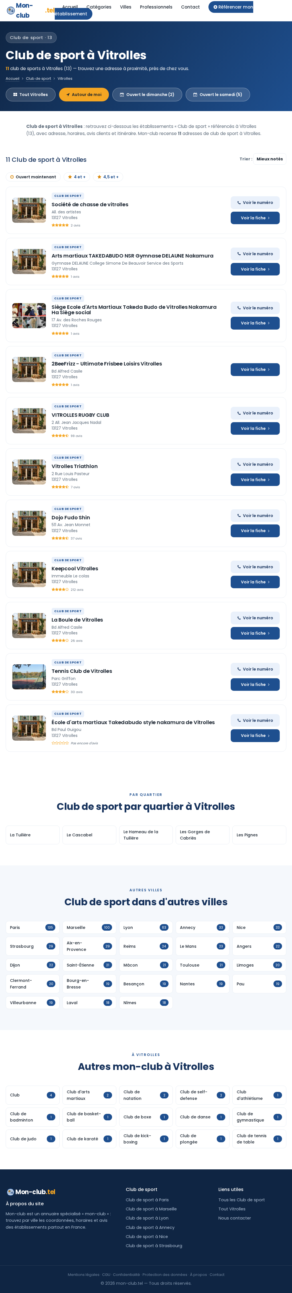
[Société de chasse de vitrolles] (29, 210)
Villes (125, 7)
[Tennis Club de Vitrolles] (29, 676)
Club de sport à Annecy (150, 1227)
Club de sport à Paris (147, 1200)
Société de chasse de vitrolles (90, 204)
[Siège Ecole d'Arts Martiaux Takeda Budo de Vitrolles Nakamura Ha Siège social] (29, 315)
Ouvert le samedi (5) (221, 94)
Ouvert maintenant (36, 177)
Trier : (246, 159)
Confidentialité (126, 1274)
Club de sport (38, 78)
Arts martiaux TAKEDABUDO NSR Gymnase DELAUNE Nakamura (132, 255)
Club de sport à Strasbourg (154, 1246)
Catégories (98, 7)
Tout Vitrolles (33, 94)
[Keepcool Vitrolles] (29, 574)
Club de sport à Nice (147, 1236)
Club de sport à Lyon (147, 1218)
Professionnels (156, 7)
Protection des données (165, 1274)
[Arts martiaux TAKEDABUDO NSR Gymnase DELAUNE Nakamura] (29, 261)
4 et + (80, 177)
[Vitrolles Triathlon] (29, 472)
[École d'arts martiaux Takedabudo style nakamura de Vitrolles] (29, 728)
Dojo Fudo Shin (71, 517)
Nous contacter (234, 1218)
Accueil (70, 7)
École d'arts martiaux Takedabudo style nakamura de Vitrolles (133, 722)
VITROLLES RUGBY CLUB (80, 414)
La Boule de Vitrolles (77, 619)
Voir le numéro (258, 202)
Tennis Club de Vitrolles (82, 671)
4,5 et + (111, 177)
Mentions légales (84, 1274)
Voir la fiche (253, 218)
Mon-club (35, 10)
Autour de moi (87, 94)
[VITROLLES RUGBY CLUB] (29, 420)
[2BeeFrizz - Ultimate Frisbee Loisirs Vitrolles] (29, 369)
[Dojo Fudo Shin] (29, 523)
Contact (190, 7)
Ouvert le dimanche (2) (150, 94)
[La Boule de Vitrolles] (29, 625)
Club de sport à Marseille (151, 1209)
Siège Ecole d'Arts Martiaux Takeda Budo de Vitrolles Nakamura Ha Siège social (134, 309)
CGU (106, 1274)
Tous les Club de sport (241, 1200)
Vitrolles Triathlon (75, 466)
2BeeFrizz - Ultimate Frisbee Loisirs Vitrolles (107, 363)
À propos (198, 1274)
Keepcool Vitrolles (75, 568)
